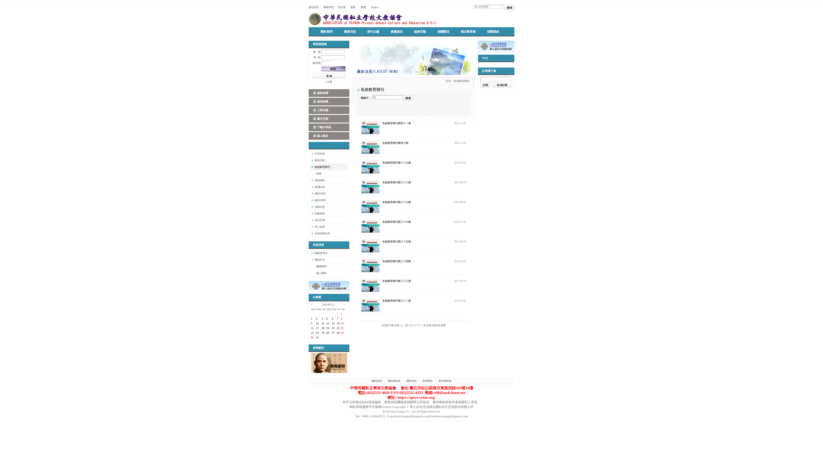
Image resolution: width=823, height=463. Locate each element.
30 (312, 337)
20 (333, 328)
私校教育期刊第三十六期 (397, 221)
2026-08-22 (328, 304)
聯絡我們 (328, 7)
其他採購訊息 (322, 233)
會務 (318, 173)
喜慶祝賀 (320, 213)
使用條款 (427, 380)
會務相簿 (322, 93)
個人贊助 (321, 273)
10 (317, 323)
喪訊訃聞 (320, 220)
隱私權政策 (394, 380)
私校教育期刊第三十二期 (397, 300)
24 (317, 332)
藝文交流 (322, 118)
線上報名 (322, 135)
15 (342, 323)
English (375, 7)
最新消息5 (320, 193)
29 (342, 332)
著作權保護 (445, 380)
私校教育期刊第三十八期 (397, 182)
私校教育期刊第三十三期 (397, 281)
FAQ (485, 58)
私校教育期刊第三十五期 (397, 241)
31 (317, 337)
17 (317, 328)
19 (327, 328)
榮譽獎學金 (321, 253)
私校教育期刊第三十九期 (397, 162)
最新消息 (350, 31)
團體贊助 (321, 266)
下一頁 (422, 325)
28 (338, 332)
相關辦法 (443, 31)
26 (327, 332)
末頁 (429, 325)
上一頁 (404, 325)
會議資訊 (397, 31)
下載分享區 (324, 127)
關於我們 (327, 31)
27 (333, 332)
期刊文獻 (373, 31)
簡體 (363, 7)
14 (338, 323)
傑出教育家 (468, 31)
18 (323, 328)
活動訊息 (320, 206)
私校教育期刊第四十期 (395, 142)
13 (333, 323)
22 (342, 328)
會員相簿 (322, 101)
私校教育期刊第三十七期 (397, 202)
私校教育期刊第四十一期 (397, 123)
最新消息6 (320, 200)
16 (312, 328)
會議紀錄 (320, 186)
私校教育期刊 (322, 166)
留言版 (342, 7)
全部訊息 (320, 153)
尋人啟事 (320, 226)
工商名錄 (322, 110)
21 (338, 328)
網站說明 (377, 380)
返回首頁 (314, 7)
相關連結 (493, 31)
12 (327, 323)
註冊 (329, 81)
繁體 (353, 7)
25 (323, 332)
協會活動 (420, 31)
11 (323, 323)
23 (312, 332)
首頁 (448, 81)
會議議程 (320, 180)
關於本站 (411, 380)
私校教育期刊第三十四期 (397, 261)
